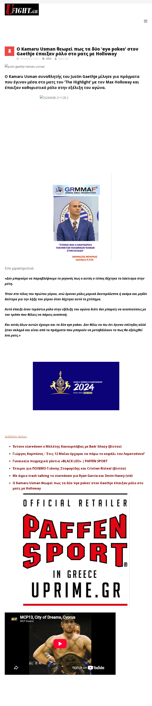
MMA (48, 58)
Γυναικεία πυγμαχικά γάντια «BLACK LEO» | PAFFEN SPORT (60, 461)
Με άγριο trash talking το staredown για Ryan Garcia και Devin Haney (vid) (73, 476)
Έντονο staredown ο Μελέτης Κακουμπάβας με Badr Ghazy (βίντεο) (67, 446)
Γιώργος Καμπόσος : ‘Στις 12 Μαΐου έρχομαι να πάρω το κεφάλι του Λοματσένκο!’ (79, 454)
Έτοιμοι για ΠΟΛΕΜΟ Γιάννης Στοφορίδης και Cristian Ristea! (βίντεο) (69, 468)
